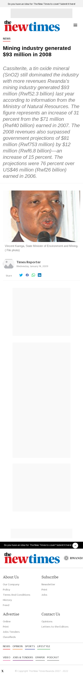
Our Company (11, 584)
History (7, 599)
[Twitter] (21, 275)
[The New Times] (32, 30)
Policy (6, 589)
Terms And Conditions (16, 594)
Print (44, 589)
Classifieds (9, 636)
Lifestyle (43, 646)
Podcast (53, 657)
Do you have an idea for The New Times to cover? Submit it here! (41, 4)
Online (7, 621)
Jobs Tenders (11, 631)
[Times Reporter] (8, 268)
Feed (6, 605)
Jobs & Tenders (23, 657)
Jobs (44, 594)
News (6, 38)
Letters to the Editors (55, 626)
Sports (30, 646)
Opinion (18, 646)
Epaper (40, 657)
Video (6, 657)
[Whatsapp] (33, 275)
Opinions (47, 621)
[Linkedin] (39, 275)
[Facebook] (27, 275)
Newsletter (48, 584)
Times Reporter (28, 262)
